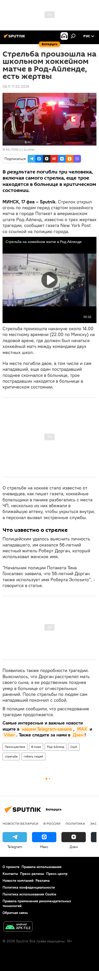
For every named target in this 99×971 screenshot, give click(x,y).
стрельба (11, 756)
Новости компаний (18, 880)
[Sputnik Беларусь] (15, 38)
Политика (75, 823)
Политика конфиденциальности (29, 887)
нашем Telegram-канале (47, 729)
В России (51, 823)
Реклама (43, 880)
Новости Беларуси (20, 823)
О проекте (11, 866)
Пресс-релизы (32, 873)
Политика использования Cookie (29, 894)
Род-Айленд (55, 747)
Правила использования (41, 866)
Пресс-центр (57, 873)
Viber (9, 735)
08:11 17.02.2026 (16, 86)
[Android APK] (18, 927)
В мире (36, 747)
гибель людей (33, 756)
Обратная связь (15, 912)
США (73, 747)
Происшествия (15, 747)
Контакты (10, 873)
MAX (82, 729)
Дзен (78, 735)
